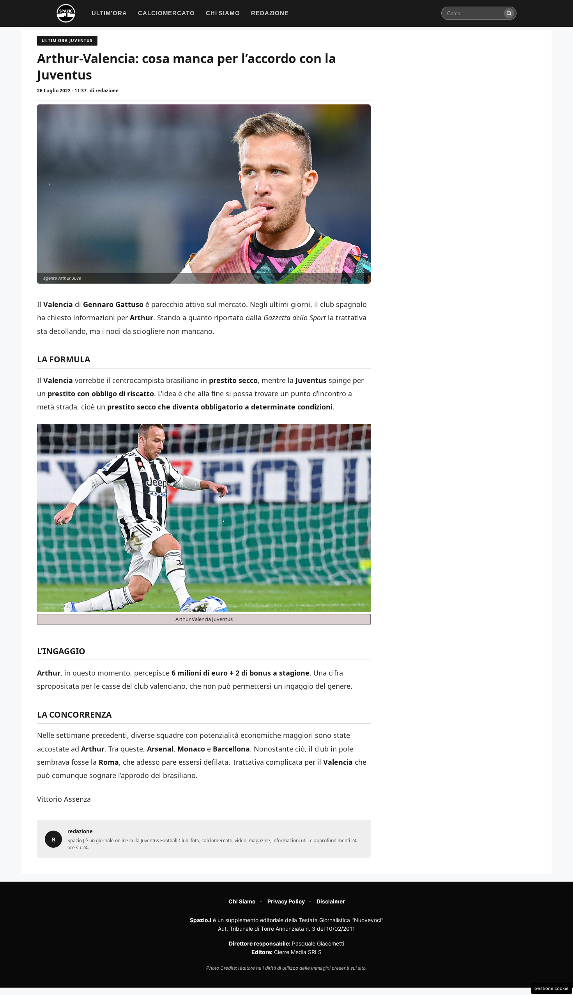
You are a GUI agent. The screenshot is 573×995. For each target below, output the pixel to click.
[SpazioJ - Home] (66, 13)
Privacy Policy (286, 901)
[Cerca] (509, 13)
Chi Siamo (242, 901)
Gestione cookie (551, 988)
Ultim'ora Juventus (67, 40)
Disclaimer (331, 901)
